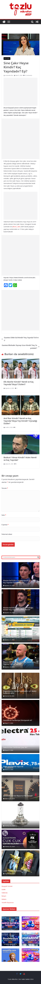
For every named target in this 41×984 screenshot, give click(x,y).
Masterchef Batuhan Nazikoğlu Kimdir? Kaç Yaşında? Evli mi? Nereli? (19, 663)
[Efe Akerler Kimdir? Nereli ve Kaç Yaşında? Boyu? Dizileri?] (20, 360)
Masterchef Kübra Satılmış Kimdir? (16, 581)
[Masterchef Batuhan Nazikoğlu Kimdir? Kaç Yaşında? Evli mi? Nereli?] (20, 657)
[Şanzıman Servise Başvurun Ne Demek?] (20, 788)
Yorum (5, 488)
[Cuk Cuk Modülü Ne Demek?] (20, 839)
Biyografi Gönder (7, 886)
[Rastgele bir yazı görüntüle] (37, 21)
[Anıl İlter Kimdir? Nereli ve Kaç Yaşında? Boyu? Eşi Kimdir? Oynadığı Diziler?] (20, 397)
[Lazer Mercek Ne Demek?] (20, 863)
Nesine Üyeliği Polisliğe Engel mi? (15, 637)
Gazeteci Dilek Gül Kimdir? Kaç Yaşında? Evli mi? (21, 339)
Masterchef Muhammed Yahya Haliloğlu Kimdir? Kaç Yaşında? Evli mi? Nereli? (18, 609)
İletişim (4, 896)
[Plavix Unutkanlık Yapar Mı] (20, 763)
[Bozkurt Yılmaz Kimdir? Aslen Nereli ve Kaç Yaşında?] (20, 436)
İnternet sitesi (7, 534)
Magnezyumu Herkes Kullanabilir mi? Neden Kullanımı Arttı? (19, 692)
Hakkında (4, 893)
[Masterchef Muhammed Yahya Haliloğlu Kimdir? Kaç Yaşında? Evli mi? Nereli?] (20, 602)
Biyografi (7, 58)
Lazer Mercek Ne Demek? (12, 871)
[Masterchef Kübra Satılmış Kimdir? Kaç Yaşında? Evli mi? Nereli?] (20, 575)
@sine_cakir (16, 227)
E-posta (5, 525)
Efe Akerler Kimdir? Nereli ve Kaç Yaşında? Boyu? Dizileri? (19, 383)
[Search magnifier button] (38, 557)
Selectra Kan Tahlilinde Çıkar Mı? (15, 747)
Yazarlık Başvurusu (8, 902)
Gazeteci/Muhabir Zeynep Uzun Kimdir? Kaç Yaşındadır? (19, 346)
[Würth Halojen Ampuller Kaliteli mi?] (20, 815)
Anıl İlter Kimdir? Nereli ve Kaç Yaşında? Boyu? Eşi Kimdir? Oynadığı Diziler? (20, 421)
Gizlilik (3, 889)
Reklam (4, 899)
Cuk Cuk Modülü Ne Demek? (14, 844)
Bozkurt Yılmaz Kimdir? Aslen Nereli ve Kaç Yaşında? (20, 458)
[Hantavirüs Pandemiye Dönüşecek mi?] (20, 713)
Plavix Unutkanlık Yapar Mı (13, 767)
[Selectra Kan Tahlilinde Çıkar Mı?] (20, 740)
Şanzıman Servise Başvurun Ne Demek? (18, 796)
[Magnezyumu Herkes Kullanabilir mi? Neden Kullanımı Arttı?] (20, 686)
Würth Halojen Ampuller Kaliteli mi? (16, 823)
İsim (4, 515)
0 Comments (28, 75)
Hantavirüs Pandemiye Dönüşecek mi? (17, 720)
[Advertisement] (20, 92)
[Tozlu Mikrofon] (4, 21)
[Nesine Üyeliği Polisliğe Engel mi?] (20, 629)
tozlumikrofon (9, 75)
